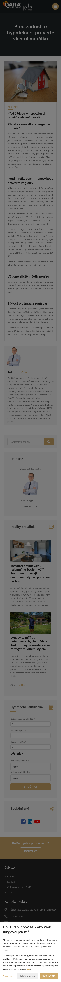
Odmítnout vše (27, 976)
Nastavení (7, 976)
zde (28, 969)
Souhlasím (48, 976)
